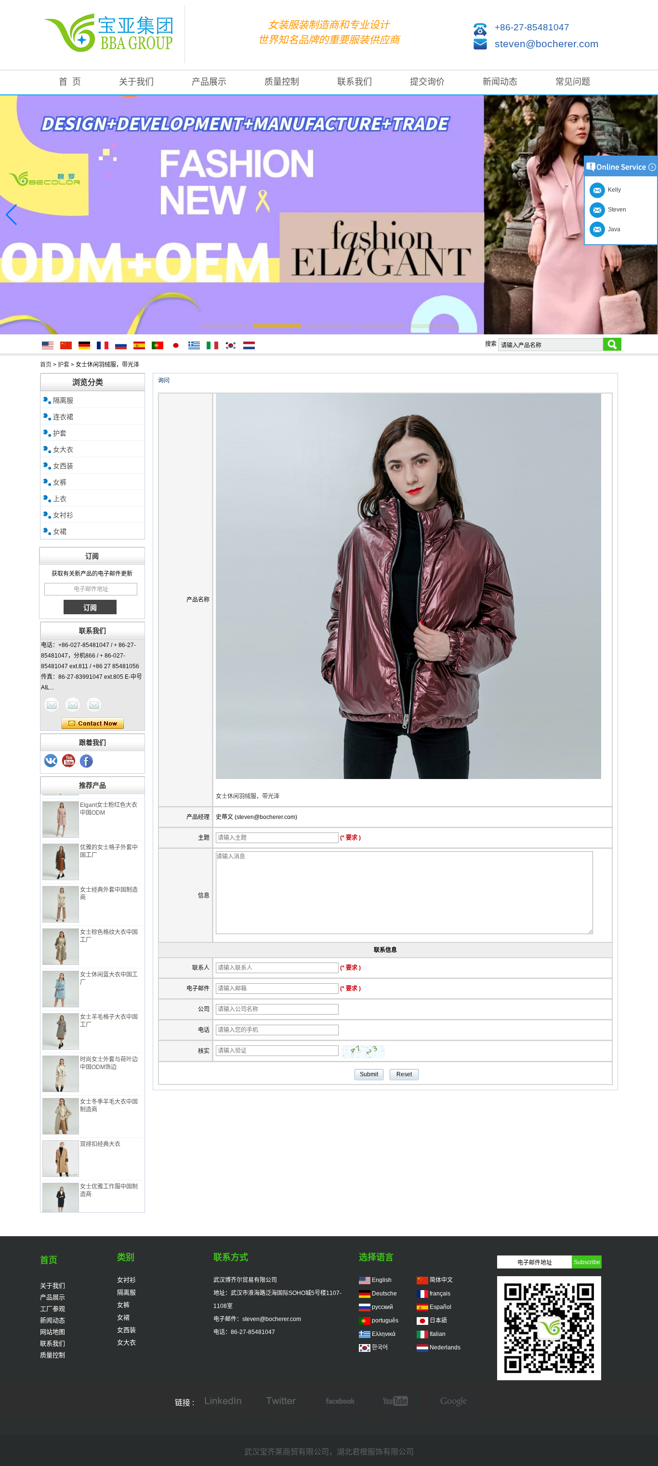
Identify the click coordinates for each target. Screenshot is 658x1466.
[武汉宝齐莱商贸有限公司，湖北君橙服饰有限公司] (112, 35)
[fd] (396, 1402)
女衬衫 (63, 515)
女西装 (63, 466)
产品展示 (209, 82)
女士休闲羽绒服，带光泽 (247, 796)
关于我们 (136, 82)
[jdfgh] (223, 1402)
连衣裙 (63, 417)
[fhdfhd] (454, 1402)
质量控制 (281, 82)
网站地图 (52, 1331)
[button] (225, 326)
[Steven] (72, 705)
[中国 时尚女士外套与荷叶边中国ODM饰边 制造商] (60, 1062)
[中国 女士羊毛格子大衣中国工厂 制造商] (60, 1020)
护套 (63, 364)
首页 (46, 364)
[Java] (51, 705)
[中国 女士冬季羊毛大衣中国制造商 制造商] (60, 1104)
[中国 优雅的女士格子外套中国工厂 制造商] (60, 850)
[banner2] (329, 214)
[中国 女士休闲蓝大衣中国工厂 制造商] (60, 977)
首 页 (70, 82)
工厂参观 (52, 1308)
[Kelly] (94, 705)
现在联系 (93, 723)
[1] (86, 761)
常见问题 (572, 82)
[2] (69, 761)
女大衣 (63, 449)
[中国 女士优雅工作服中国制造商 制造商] (60, 1189)
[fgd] (281, 1402)
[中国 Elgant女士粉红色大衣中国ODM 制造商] (60, 808)
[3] (51, 761)
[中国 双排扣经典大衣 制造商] (60, 1147)
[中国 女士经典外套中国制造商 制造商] (60, 892)
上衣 (59, 498)
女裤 (59, 482)
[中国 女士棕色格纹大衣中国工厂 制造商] (60, 935)
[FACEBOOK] (339, 1402)
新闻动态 (500, 82)
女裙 (59, 531)
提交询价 (427, 82)
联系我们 (354, 82)
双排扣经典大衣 (100, 1132)
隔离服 (63, 400)
